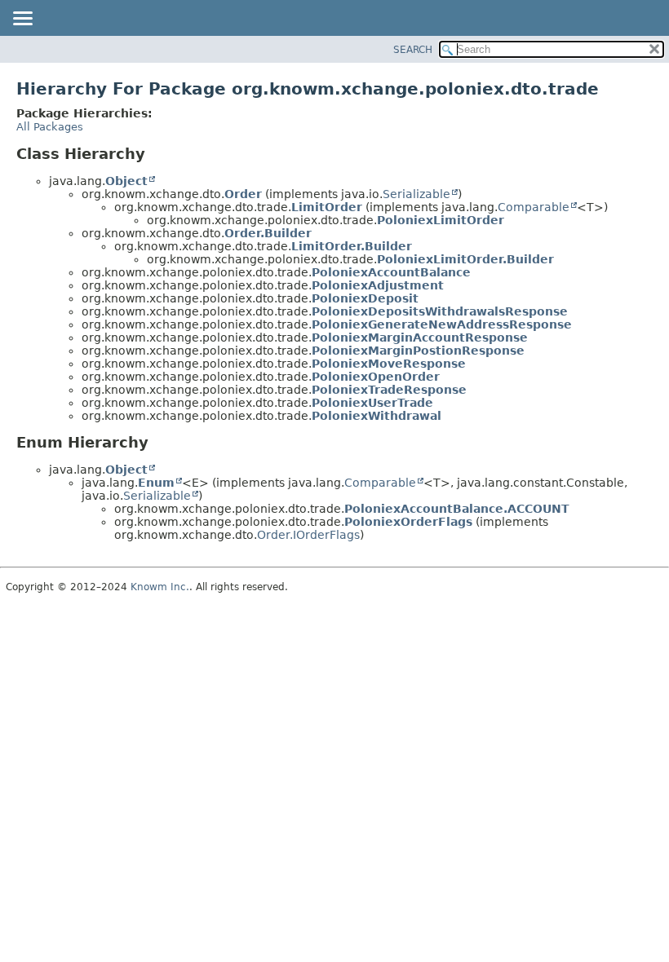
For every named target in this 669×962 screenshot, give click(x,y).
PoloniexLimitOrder (440, 220)
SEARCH (412, 49)
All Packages (49, 127)
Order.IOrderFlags (308, 534)
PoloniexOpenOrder (376, 376)
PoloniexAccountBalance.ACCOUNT (456, 508)
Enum (156, 482)
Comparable (533, 207)
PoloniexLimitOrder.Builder (465, 259)
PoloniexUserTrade (372, 402)
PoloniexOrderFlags (408, 521)
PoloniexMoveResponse (389, 363)
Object (126, 181)
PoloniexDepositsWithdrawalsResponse (440, 311)
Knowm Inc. (160, 587)
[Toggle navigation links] (22, 19)
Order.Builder (268, 233)
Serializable (416, 194)
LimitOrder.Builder (351, 246)
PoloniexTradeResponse (389, 389)
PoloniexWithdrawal (376, 415)
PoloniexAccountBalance (391, 272)
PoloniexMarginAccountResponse (420, 337)
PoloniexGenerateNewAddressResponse (442, 324)
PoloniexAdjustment (378, 285)
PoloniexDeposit (365, 298)
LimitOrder (326, 207)
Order (243, 194)
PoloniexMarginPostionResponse (418, 350)
